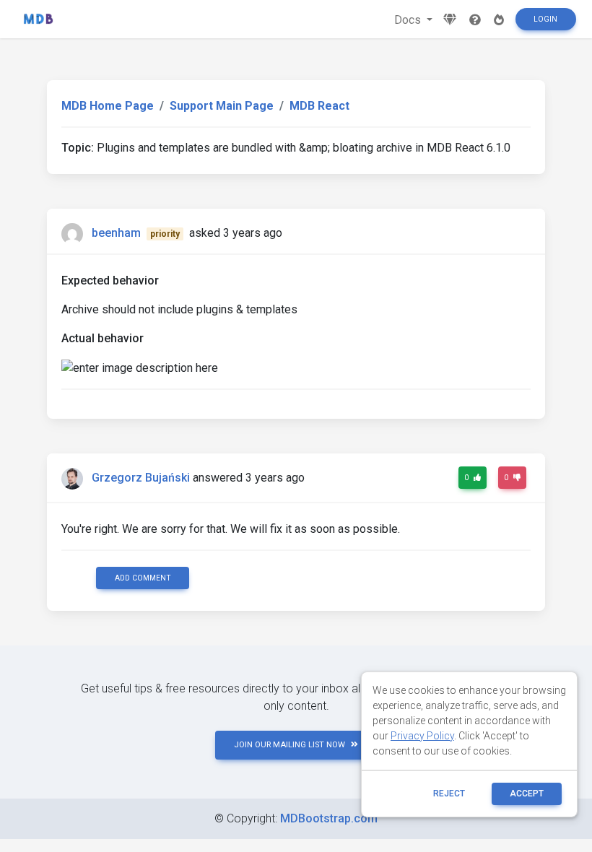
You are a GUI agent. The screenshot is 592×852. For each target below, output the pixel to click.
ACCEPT (527, 793)
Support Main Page (222, 106)
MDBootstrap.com (329, 818)
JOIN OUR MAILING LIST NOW (289, 744)
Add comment (143, 578)
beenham (116, 233)
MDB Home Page (107, 106)
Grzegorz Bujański (141, 477)
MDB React (319, 106)
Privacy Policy (422, 736)
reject (449, 793)
